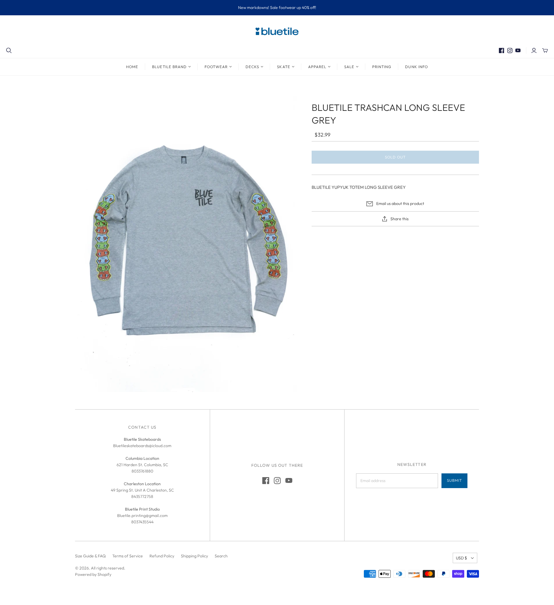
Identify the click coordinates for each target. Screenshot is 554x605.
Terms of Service (127, 556)
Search (221, 556)
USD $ (461, 558)
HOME (132, 66)
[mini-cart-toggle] (545, 50)
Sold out (395, 157)
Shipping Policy (194, 556)
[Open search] (9, 50)
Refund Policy (161, 556)
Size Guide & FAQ (90, 556)
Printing (381, 66)
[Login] (534, 50)
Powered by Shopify (93, 574)
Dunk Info (416, 66)
